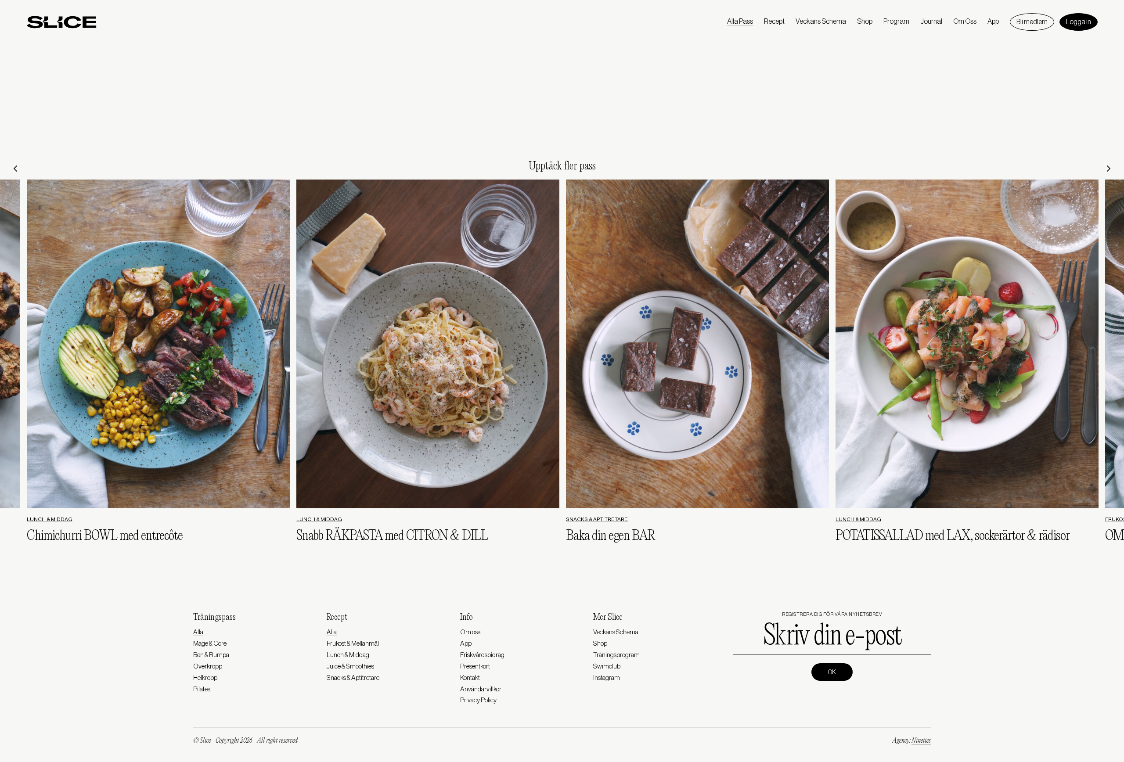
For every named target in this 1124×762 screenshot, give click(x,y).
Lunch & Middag (49, 519)
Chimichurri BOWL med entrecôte (105, 536)
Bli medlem (1032, 21)
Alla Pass (740, 21)
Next (1108, 168)
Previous (15, 168)
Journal (931, 21)
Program (896, 21)
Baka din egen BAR (610, 536)
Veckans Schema (821, 21)
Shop (864, 21)
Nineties (921, 740)
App (993, 21)
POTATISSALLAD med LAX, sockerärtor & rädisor (953, 536)
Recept (774, 21)
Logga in (1078, 21)
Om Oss (964, 21)
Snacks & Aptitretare (597, 519)
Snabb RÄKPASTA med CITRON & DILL (392, 536)
